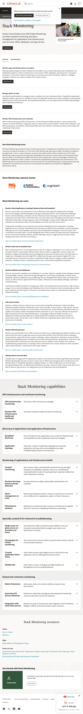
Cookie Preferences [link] (35, 699)
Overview (5, 10)
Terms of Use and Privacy (21, 699)
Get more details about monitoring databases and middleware (27, 296)
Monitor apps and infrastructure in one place (18, 68)
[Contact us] (79, 3)
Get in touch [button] (31, 683)
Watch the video (8, 81)
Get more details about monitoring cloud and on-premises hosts (27, 264)
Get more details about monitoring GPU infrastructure (24, 350)
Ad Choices (45, 699)
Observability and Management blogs (15, 643)
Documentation (15, 59)
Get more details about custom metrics (18, 324)
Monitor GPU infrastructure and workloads (17, 119)
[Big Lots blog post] (12, 186)
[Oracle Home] (13, 3)
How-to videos (7, 632)
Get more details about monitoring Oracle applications (24, 241)
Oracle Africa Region (8, 16)
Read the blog (6, 107)
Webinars (5, 635)
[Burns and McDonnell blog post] (32, 186)
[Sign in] (75, 3)
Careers (53, 699)
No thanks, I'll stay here (42, 15)
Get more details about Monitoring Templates (21, 371)
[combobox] (45, 3)
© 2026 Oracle (6, 699)
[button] (3, 3)
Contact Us (5, 702)
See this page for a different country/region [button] (27, 20)
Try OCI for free (8, 48)
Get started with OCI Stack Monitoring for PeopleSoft (20, 656)
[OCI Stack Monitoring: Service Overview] (68, 30)
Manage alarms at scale (10, 93)
